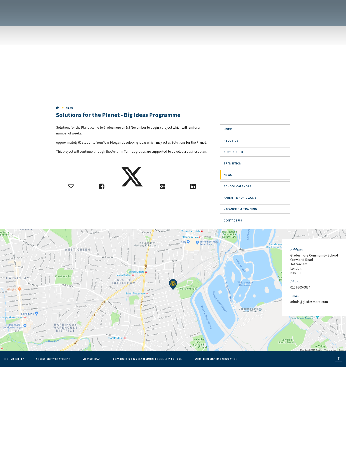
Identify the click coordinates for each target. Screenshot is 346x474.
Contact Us (233, 220)
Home (57, 107)
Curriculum (233, 152)
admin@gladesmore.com (309, 302)
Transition (232, 163)
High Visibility (14, 358)
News (69, 107)
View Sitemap (92, 358)
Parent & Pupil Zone (240, 197)
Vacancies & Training (240, 209)
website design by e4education (216, 358)
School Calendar (237, 186)
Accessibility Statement (53, 358)
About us (231, 140)
